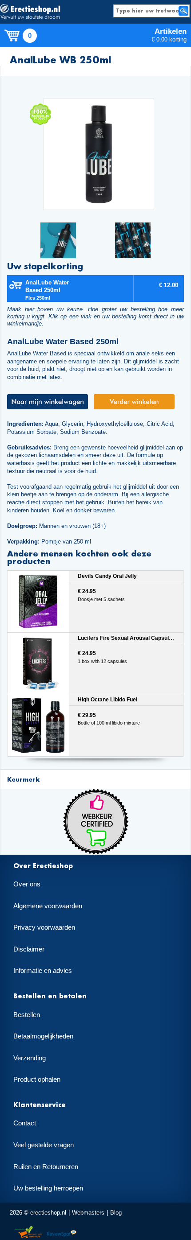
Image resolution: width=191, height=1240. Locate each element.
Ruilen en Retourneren (45, 1166)
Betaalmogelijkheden (43, 1036)
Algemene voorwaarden (47, 906)
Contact (24, 1123)
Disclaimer (28, 949)
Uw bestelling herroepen (48, 1188)
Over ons (26, 884)
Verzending (29, 1058)
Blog (116, 1212)
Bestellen (26, 1014)
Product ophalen (36, 1079)
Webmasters (88, 1212)
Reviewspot (61, 1232)
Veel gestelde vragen (43, 1145)
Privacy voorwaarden (44, 927)
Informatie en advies (42, 970)
